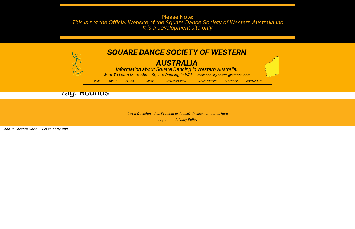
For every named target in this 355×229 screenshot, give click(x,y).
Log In (162, 119)
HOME (96, 81)
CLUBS (129, 81)
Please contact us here (209, 114)
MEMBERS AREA (176, 81)
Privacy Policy (186, 119)
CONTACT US (254, 81)
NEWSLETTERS (207, 81)
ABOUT (112, 81)
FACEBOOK (231, 81)
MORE (150, 81)
